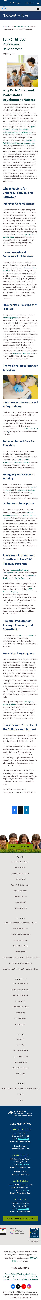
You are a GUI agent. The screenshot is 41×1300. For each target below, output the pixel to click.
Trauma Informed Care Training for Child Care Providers (20, 957)
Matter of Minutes (20, 1018)
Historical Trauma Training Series (20, 963)
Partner (20, 1100)
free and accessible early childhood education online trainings (19, 515)
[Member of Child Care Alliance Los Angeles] (17, 1231)
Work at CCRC (20, 1074)
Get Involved (20, 1013)
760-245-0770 (23, 1209)
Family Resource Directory (20, 990)
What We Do (21, 1039)
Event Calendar (20, 879)
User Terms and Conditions (19, 1277)
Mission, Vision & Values (21, 1068)
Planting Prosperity (20, 908)
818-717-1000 (23, 1138)
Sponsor (20, 1094)
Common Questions (20, 896)
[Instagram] (29, 1286)
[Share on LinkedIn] (26, 810)
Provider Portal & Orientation (20, 934)
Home (5, 26)
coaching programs (25, 635)
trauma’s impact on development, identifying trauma (16, 460)
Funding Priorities (21, 1024)
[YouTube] (23, 1286)
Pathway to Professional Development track (16, 571)
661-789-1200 (23, 1164)
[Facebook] (13, 1286)
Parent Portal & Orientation (20, 885)
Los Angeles (28, 701)
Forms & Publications (20, 891)
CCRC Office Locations (20, 1056)
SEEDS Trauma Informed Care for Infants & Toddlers (20, 969)
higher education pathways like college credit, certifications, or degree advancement (19, 129)
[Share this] (14, 810)
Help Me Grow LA (20, 902)
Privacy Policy (10, 1274)
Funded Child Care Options (20, 862)
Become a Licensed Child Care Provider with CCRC (20, 923)
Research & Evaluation (20, 995)
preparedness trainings (26, 490)
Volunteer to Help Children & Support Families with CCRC (20, 1088)
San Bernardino (9, 704)
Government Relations (20, 1051)
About (11, 26)
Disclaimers (33, 1279)
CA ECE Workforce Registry (17, 590)
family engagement (10, 317)
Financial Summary (20, 1062)
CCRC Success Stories (20, 984)
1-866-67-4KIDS (20, 1268)
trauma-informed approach (23, 353)
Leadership (20, 1045)
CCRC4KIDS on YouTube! (20, 1007)
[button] (5, 1)
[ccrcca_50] (4, 8)
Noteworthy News (22, 26)
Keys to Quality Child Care (20, 873)
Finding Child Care (20, 868)
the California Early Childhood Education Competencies (19, 141)
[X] (18, 1286)
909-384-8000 (23, 1190)
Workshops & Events (20, 940)
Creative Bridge (20, 1001)
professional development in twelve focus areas (19, 576)
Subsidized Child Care (20, 929)
